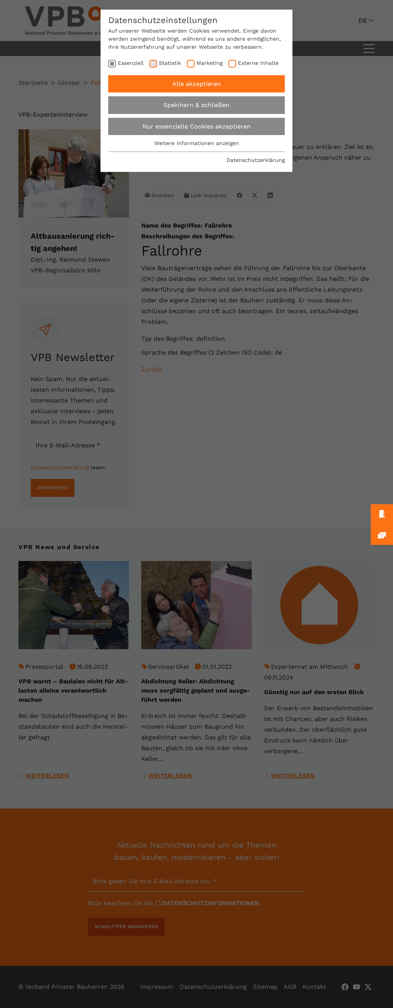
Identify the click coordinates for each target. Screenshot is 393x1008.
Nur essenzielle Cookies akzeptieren (196, 126)
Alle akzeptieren (196, 83)
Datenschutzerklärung (255, 160)
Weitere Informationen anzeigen (196, 143)
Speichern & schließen (196, 105)
